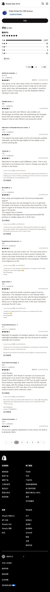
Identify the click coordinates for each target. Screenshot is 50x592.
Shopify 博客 (7, 528)
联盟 (27, 537)
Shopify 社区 (7, 524)
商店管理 (5, 497)
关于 (27, 516)
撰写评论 (6, 59)
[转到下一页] (44, 442)
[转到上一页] (6, 442)
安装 (25, 21)
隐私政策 (5, 574)
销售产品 (5, 480)
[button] (36, 67)
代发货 (28, 472)
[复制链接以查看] (16, 73)
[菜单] (47, 4)
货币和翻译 (30, 501)
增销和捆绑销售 (31, 484)
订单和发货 (6, 484)
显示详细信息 (7, 180)
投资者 (28, 524)
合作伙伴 (29, 533)
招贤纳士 (29, 520)
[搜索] (43, 4)
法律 (27, 541)
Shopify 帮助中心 (8, 516)
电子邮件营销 (30, 488)
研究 (3, 533)
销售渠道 (5, 472)
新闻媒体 (29, 528)
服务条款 (5, 568)
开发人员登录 (7, 563)
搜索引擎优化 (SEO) (33, 493)
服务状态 (29, 545)
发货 (27, 497)
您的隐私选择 (7, 585)
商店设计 (5, 488)
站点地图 (5, 580)
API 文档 (5, 520)
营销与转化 (6, 493)
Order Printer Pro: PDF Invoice (21, 11)
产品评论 (29, 480)
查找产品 (5, 476)
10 (38, 442)
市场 (27, 476)
